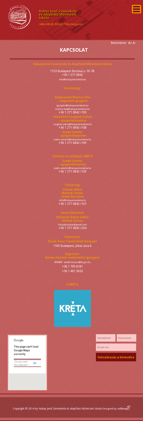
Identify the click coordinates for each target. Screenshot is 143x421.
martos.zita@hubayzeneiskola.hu (72, 109)
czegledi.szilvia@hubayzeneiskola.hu (72, 124)
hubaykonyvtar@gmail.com (72, 224)
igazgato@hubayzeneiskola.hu (72, 105)
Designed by (110, 408)
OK (34, 363)
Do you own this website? (21, 363)
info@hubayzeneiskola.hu (72, 79)
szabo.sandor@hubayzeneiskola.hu (72, 139)
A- (134, 43)
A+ (130, 43)
